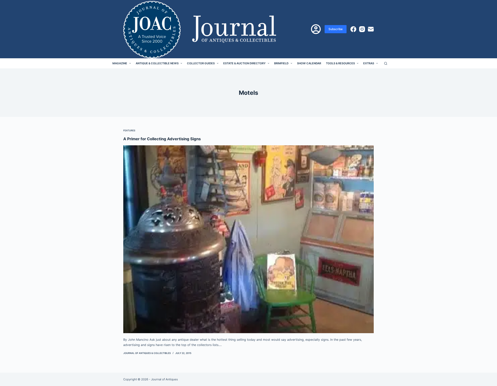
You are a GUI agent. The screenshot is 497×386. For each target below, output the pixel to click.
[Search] (385, 63)
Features (129, 130)
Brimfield (281, 63)
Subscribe (335, 29)
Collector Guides (201, 63)
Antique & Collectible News (157, 63)
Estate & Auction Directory (244, 63)
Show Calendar (309, 63)
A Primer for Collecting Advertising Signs (162, 139)
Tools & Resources (340, 63)
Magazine (119, 63)
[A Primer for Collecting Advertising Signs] (248, 239)
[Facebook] (353, 29)
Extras (368, 63)
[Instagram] (362, 29)
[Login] (316, 29)
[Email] (371, 29)
